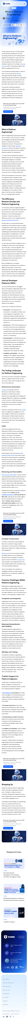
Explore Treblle (8, 111)
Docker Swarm (21, 559)
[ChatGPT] (12, 25)
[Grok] (18, 25)
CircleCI (13, 455)
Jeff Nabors (8, 18)
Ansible (24, 409)
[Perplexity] (21, 25)
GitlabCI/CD (5, 455)
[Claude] (24, 25)
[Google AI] (15, 25)
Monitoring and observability (9, 475)
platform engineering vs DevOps (10, 220)
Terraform (4, 390)
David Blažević (17, 20)
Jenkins (21, 453)
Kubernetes (5, 553)
